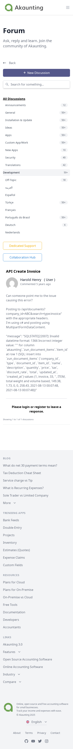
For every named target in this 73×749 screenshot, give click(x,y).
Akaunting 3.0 (12, 644)
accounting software (57, 704)
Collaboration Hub (23, 257)
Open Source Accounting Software (27, 659)
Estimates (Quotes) (16, 550)
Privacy (41, 733)
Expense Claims (14, 557)
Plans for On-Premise (18, 590)
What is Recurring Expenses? (23, 488)
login (26, 407)
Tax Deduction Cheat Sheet (22, 473)
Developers (11, 620)
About (17, 733)
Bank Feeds (11, 520)
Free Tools (10, 605)
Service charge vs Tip (18, 480)
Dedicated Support (22, 246)
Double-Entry (12, 528)
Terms (29, 733)
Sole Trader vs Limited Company (25, 495)
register (40, 407)
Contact (55, 733)
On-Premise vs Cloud (18, 597)
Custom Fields (13, 565)
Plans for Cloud (14, 582)
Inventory (10, 543)
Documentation (14, 612)
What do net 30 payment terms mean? (30, 465)
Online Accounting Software (23, 667)
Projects (9, 535)
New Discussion (38, 73)
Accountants (12, 627)
